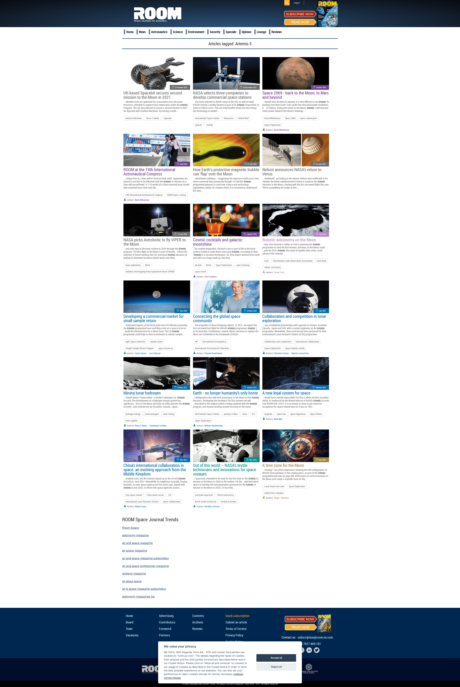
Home (130, 32)
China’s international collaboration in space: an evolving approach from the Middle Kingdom (154, 469)
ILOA (266, 260)
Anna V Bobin (141, 425)
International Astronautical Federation (212, 348)
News (142, 32)
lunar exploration (133, 265)
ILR (169, 494)
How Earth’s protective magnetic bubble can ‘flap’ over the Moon (226, 171)
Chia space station (133, 494)
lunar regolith (131, 420)
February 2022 (321, 387)
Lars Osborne (154, 353)
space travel (200, 271)
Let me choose (172, 677)
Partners (164, 635)
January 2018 (252, 234)
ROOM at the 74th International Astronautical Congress (149, 171)
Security (215, 32)
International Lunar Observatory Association (292, 260)
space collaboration (171, 501)
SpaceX (198, 124)
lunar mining (168, 414)
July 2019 (322, 234)
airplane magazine (134, 573)
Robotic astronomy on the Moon (289, 240)
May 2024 (253, 459)
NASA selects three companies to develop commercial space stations (222, 95)
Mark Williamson (142, 199)
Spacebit (168, 118)
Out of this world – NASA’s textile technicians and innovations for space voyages (224, 469)
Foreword (165, 628)
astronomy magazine (135, 535)
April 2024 (183, 164)
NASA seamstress (225, 494)
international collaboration (307, 341)
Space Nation (316, 414)
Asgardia (268, 414)
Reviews (277, 32)
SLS (253, 414)
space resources (165, 348)
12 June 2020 (182, 234)
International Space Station (207, 118)
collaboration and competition (277, 341)
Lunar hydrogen (152, 414)
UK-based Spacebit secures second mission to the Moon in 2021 (152, 95)
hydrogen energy (132, 414)
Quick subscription (237, 615)
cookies (238, 674)
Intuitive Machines (133, 118)
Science (178, 32)
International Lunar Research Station (141, 501)
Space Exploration (272, 124)
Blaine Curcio (140, 506)
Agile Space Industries (135, 341)
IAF (196, 341)
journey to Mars (231, 414)
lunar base (321, 260)
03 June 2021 (321, 164)
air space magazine (134, 550)
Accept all (276, 657)
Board (129, 622)
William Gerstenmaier (213, 425)
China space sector (155, 494)
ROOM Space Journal (176, 194)
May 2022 (183, 459)
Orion (244, 414)
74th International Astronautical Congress (144, 194)
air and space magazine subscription (145, 558)
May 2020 (183, 310)
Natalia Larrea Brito (300, 353)
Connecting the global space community (216, 318)
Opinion (246, 32)
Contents (198, 615)
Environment (196, 32)
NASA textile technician (205, 501)
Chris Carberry (210, 276)
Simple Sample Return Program (139, 348)
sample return (156, 341)
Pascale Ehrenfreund (213, 353)
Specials (231, 32)
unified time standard (274, 493)
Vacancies (132, 635)
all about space (132, 581)
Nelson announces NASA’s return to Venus (291, 171)
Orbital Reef (243, 118)
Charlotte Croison (281, 353)
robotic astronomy (272, 267)
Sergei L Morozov (281, 497)
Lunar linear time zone (274, 486)
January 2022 (252, 387)
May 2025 (322, 459)
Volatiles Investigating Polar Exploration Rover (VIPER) (149, 271)
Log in (297, 2)
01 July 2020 (252, 164)
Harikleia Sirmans (212, 506)
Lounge (261, 32)
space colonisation (308, 118)
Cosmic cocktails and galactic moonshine (217, 242)
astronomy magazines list (138, 596)
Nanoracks (229, 118)
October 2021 (182, 387)
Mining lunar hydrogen (142, 393)
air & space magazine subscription (144, 589)
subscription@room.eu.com (315, 637)
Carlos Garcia (140, 353)
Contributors (167, 622)
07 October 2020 (181, 87)
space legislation (297, 414)
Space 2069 (290, 118)
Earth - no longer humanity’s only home (225, 393)
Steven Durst (279, 272)
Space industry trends (295, 348)
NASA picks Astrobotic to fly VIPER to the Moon (154, 242)
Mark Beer (278, 418)
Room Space (130, 528)
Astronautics (159, 32)
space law (281, 414)
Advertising (166, 615)
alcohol (198, 265)
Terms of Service (236, 628)
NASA (147, 265)
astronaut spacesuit (204, 494)
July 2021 (322, 310)
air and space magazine (137, 543)
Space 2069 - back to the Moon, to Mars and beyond (295, 95)
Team (129, 628)
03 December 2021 (250, 87)
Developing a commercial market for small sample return (153, 318)
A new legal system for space (286, 393)
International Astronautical (214, 341)
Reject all (276, 666)
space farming (242, 265)
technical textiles (228, 501)
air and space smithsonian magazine (145, 566)
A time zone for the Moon (283, 465)
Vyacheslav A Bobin (158, 425)
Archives (197, 622)
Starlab (209, 124)
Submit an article (236, 622)
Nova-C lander (152, 118)
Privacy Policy (234, 635)
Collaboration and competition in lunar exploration (294, 318)
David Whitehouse (272, 118)
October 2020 (321, 87)
